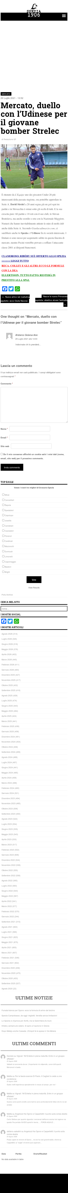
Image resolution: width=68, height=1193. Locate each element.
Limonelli (9, 556)
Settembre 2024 (8, 752)
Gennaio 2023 (8, 854)
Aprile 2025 (7, 716)
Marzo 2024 (7, 782)
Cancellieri (9, 500)
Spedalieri (9, 510)
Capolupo (9, 515)
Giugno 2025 (7, 705)
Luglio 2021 (7, 932)
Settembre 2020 (8, 983)
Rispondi (63, 352)
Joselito (8, 520)
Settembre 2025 (8, 690)
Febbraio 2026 (8, 664)
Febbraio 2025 (8, 726)
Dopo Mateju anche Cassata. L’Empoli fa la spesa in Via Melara (29, 1031)
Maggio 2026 (7, 649)
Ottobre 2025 (7, 685)
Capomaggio (10, 561)
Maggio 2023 (7, 834)
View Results (34, 587)
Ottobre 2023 (7, 808)
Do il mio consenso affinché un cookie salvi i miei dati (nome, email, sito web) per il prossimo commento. (32, 456)
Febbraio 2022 (8, 911)
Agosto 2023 (7, 818)
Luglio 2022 (7, 885)
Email (4, 437)
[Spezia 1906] (34, 17)
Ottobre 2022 (7, 870)
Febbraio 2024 (8, 788)
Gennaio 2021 (8, 962)
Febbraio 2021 (8, 957)
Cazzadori (9, 530)
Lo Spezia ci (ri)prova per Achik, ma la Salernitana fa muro (27, 1020)
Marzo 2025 (7, 721)
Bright (7, 572)
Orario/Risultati (40, 1153)
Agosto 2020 (7, 988)
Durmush (9, 551)
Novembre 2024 (8, 741)
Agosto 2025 (7, 695)
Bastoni (8, 566)
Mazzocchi (9, 546)
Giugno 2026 (7, 644)
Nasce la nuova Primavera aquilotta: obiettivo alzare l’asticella (51, 300)
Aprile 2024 (7, 777)
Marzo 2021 (7, 952)
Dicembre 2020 (8, 967)
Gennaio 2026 (8, 669)
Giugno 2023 (7, 829)
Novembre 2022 (8, 865)
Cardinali (9, 541)
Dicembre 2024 (8, 736)
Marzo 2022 (7, 906)
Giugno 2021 (7, 937)
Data (4, 1153)
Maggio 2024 (7, 772)
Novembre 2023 (8, 803)
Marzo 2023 (7, 844)
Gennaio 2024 (8, 793)
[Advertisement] (34, 54)
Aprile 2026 (7, 654)
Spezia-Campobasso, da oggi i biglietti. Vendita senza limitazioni (29, 1015)
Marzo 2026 (7, 659)
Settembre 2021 (8, 921)
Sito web (5, 446)
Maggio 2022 (7, 896)
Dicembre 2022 (8, 860)
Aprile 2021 (7, 947)
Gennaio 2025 (8, 731)
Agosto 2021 (7, 926)
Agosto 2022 (7, 880)
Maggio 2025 (7, 711)
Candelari (9, 525)
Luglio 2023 (7, 824)
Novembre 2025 (8, 680)
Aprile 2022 (7, 901)
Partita (18, 1153)
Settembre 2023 (8, 813)
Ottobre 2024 (7, 746)
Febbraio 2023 (8, 849)
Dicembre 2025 (8, 674)
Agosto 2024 (7, 757)
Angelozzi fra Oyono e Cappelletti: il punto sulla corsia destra (41, 1113)
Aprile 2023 (7, 839)
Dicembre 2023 (8, 798)
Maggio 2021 (7, 942)
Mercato (6, 94)
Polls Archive (7, 594)
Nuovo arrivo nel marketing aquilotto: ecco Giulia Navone (15, 298)
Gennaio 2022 (8, 916)
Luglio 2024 (7, 762)
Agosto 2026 (7, 633)
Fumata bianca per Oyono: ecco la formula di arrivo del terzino (28, 1010)
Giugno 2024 (7, 767)
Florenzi (8, 536)
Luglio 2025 (7, 700)
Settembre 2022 (8, 875)
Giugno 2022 (7, 890)
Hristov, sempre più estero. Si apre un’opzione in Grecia (25, 1025)
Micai (7, 494)
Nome (4, 428)
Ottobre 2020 (7, 978)
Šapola (8, 505)
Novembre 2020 (8, 973)
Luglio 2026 (7, 638)
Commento (7, 383)
